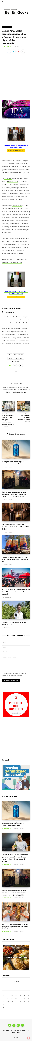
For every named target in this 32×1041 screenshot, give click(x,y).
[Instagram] (18, 1025)
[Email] (23, 51)
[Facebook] (9, 51)
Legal (19, 1030)
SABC (4, 163)
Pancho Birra (17, 184)
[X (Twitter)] (13, 1025)
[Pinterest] (18, 51)
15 (24, 995)
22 (24, 998)
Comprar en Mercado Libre (17, 150)
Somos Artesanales (8, 160)
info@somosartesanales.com (12, 262)
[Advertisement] (16, 74)
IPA (9, 354)
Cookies (13, 1030)
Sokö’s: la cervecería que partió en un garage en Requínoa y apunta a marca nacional (15, 927)
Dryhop (27, 229)
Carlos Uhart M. (7, 46)
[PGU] (16, 790)
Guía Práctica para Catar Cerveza (18, 390)
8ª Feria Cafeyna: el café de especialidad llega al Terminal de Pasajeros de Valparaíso (16, 592)
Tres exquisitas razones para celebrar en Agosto (24, 417)
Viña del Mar (16, 361)
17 (4, 998)
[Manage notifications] (28, 1038)
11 (8, 995)
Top (16, 1037)
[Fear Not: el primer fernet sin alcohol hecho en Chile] (16, 610)
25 (8, 1001)
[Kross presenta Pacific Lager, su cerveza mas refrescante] (16, 449)
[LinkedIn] (20, 365)
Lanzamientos (7, 27)
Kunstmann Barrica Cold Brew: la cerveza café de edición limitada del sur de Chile (15, 527)
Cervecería (8, 178)
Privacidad (6, 1030)
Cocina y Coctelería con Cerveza (16, 392)
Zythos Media (16, 1032)
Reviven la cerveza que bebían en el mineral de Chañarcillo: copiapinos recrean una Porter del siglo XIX (14, 494)
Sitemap (24, 1030)
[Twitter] (13, 51)
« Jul (3, 1007)
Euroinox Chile (12, 181)
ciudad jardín (10, 187)
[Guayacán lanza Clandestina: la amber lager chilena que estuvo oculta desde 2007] (16, 544)
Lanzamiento (18, 354)
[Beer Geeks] (16, 12)
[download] (16, 717)
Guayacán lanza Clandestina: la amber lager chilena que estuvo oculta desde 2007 (15, 559)
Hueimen (25, 223)
